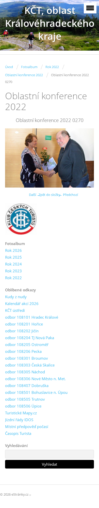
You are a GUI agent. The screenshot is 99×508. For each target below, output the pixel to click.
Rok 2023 (13, 270)
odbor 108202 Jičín (22, 330)
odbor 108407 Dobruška (26, 385)
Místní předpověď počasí (26, 426)
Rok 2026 (13, 250)
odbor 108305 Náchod (25, 371)
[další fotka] (85, 158)
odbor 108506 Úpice (23, 406)
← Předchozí (68, 194)
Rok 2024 (13, 264)
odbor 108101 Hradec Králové (31, 317)
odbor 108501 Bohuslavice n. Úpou (36, 392)
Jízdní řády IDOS (19, 419)
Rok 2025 (13, 257)
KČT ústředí (15, 310)
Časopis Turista (18, 433)
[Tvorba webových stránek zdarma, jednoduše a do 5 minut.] (30, 494)
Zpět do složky (49, 194)
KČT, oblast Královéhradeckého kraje (49, 23)
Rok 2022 (52, 67)
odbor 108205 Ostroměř (26, 344)
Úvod (9, 67)
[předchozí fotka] (13, 158)
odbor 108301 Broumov (26, 358)
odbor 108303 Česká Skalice (30, 365)
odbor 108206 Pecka (23, 351)
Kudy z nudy (16, 296)
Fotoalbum (29, 67)
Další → (34, 194)
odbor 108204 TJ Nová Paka (29, 337)
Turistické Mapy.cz (21, 412)
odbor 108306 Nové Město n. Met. (35, 378)
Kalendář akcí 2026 (22, 303)
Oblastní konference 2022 (24, 75)
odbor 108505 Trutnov (25, 399)
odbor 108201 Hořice (24, 324)
